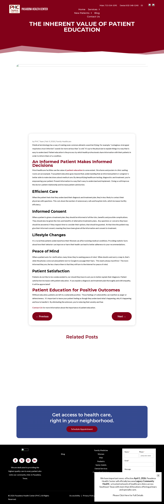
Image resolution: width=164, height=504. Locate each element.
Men (101, 457)
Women (101, 454)
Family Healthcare (63, 141)
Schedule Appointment (82, 429)
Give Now (25, 488)
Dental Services (101, 468)
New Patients (81, 13)
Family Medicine (101, 450)
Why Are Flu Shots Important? (82, 367)
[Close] (158, 475)
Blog (97, 13)
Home (81, 10)
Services (92, 10)
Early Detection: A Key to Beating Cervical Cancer (82, 349)
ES (142, 5)
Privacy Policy (89, 495)
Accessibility (74, 495)
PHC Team (39, 141)
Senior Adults (101, 465)
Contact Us (93, 17)
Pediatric (101, 461)
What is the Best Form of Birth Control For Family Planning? (82, 385)
